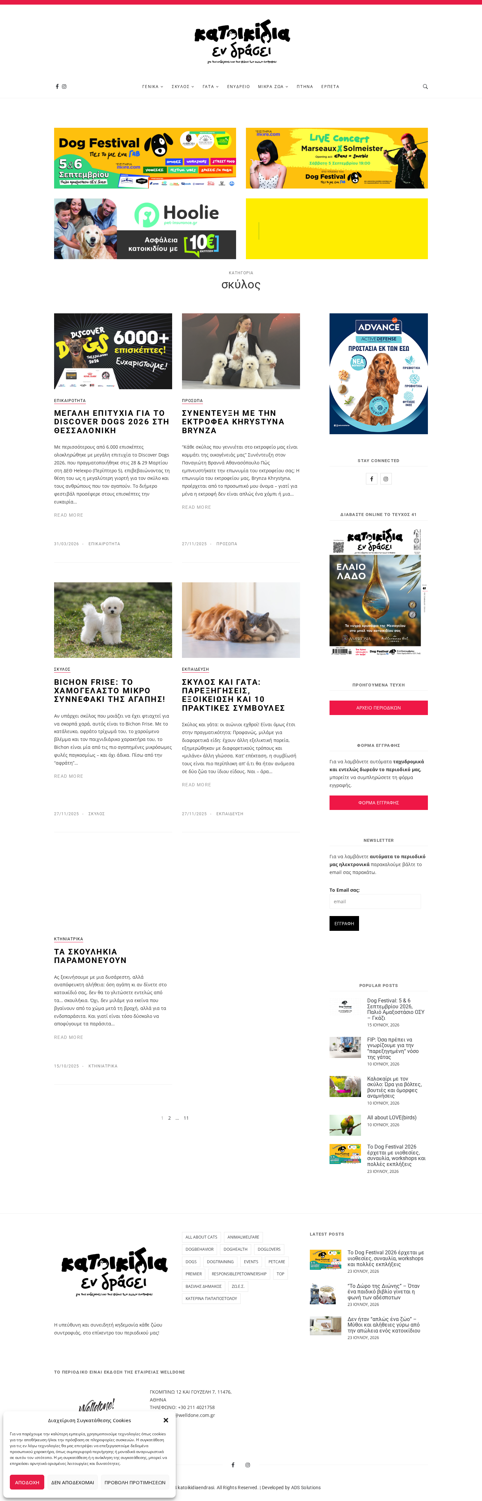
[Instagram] (64, 86)
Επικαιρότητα (70, 400)
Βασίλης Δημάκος (204, 1286)
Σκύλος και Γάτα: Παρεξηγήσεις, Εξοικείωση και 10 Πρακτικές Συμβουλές (234, 695)
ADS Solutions (306, 1487)
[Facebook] (57, 86)
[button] (166, 1420)
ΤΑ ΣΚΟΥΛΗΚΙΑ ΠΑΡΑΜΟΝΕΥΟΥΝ (90, 956)
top (280, 1274)
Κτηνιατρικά (68, 939)
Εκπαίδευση (195, 669)
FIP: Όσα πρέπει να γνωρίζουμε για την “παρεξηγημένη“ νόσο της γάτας (393, 1048)
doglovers (269, 1249)
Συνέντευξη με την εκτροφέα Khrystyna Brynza (233, 422)
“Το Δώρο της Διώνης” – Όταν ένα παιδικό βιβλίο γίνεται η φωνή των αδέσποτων (384, 1292)
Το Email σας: (345, 890)
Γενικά (150, 86)
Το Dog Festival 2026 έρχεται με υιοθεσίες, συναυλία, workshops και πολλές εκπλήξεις (396, 1155)
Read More (69, 515)
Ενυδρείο (238, 86)
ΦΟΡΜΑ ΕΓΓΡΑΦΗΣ (378, 802)
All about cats (201, 1237)
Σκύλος (181, 86)
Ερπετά (330, 86)
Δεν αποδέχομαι (72, 1482)
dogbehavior (199, 1249)
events (251, 1262)
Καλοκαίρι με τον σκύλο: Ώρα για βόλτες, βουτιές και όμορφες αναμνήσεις (394, 1087)
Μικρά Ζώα (271, 86)
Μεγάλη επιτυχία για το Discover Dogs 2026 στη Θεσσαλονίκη (112, 422)
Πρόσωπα (192, 400)
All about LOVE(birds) (392, 1117)
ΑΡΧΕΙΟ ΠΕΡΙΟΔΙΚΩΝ (378, 708)
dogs (191, 1262)
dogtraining (220, 1262)
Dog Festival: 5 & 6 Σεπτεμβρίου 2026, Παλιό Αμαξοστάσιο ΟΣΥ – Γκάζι (396, 1009)
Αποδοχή (27, 1482)
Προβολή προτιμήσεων (135, 1482)
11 (186, 1118)
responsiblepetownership (239, 1274)
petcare (277, 1262)
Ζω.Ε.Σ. (238, 1286)
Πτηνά (305, 86)
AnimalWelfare (243, 1237)
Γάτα (208, 86)
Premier (194, 1274)
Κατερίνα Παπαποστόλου (211, 1298)
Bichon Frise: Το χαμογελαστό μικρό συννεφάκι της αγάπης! (110, 691)
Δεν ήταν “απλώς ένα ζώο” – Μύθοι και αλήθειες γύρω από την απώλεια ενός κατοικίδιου (384, 1325)
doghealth (236, 1249)
